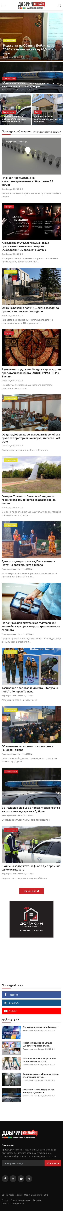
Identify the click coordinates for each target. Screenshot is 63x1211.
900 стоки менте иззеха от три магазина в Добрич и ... (38, 1091)
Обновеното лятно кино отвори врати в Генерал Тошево (27, 748)
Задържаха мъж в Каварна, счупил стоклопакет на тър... (41, 1075)
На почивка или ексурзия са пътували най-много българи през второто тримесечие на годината (31, 626)
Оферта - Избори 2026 (13, 1203)
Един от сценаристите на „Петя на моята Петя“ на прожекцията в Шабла (28, 563)
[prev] (3, 36)
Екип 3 (4, 189)
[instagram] (13, 1178)
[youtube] (21, 1178)
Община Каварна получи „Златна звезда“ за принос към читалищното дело (30, 309)
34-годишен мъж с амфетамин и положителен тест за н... (39, 1060)
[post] (31, 37)
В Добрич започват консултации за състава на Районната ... (47, 119)
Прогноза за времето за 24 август (40, 1027)
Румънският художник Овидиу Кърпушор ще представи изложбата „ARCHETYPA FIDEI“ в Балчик (31, 373)
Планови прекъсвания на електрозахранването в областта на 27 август (27, 181)
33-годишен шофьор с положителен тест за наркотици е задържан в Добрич (28, 85)
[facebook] (5, 1178)
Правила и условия (20, 1200)
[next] (59, 36)
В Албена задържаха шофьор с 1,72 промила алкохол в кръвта (14, 119)
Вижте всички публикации (46, 131)
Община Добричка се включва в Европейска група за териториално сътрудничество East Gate (31, 438)
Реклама (37, 1200)
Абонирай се (52, 1163)
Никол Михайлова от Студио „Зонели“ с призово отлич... (37, 1044)
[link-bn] (31, 919)
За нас (5, 1200)
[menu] (3, 5)
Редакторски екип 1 (11, 57)
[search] (59, 5)
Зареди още (30, 891)
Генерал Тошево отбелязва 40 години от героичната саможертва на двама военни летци (29, 500)
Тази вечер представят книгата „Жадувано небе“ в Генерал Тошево (30, 689)
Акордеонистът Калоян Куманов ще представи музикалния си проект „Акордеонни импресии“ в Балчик (25, 246)
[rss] (28, 1178)
